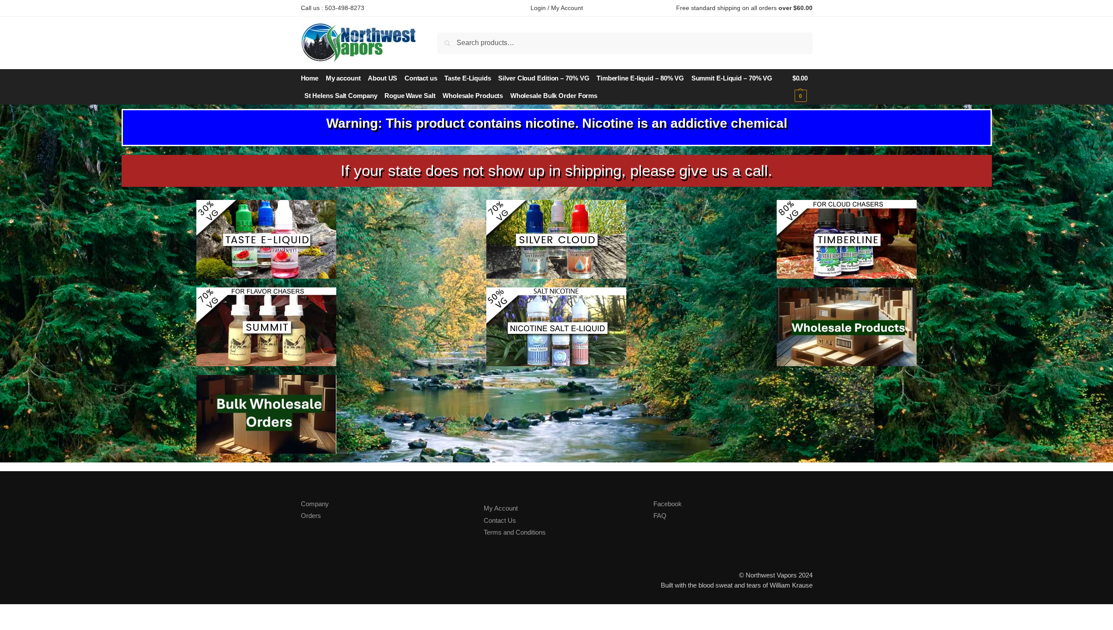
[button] (802, 87)
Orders (311, 515)
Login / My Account (556, 7)
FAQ (659, 515)
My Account (501, 508)
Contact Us (500, 520)
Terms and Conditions (515, 532)
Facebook (667, 504)
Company (315, 504)
